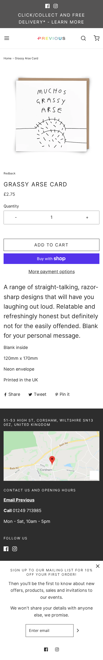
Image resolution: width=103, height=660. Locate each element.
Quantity (11, 206)
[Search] (83, 38)
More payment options (52, 271)
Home (7, 58)
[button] (51, 116)
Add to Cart (51, 244)
